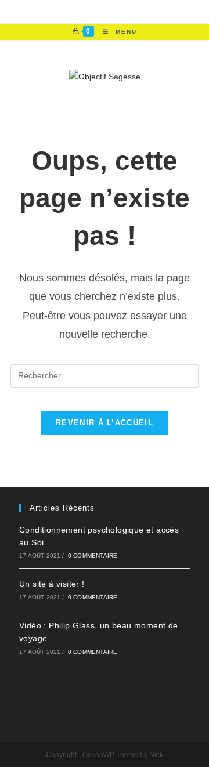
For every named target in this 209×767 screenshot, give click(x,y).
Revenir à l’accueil (104, 422)
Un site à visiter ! (52, 583)
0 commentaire (93, 555)
